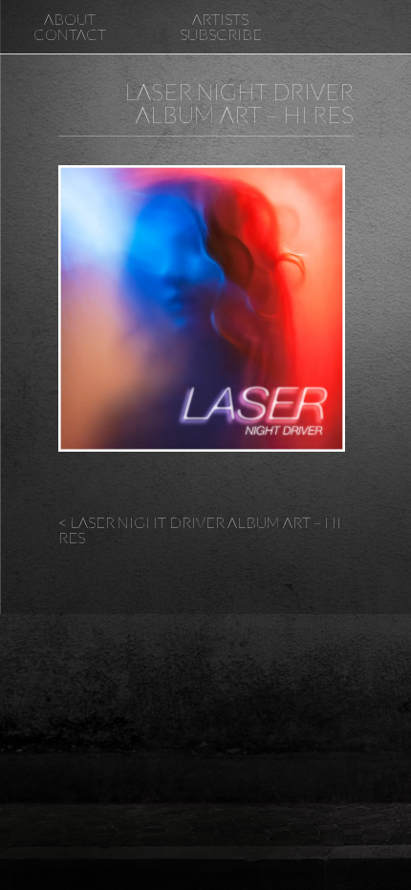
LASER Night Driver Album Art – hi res (239, 102)
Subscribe (221, 34)
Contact (69, 34)
